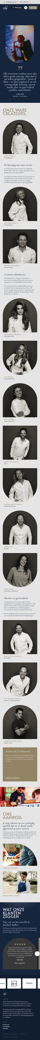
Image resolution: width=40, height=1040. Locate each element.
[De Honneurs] (5, 7)
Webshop (18, 7)
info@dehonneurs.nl (11, 2)
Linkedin (5, 1028)
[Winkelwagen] (25, 7)
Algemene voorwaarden (11, 1034)
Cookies (23, 1034)
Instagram (6, 1026)
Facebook (6, 1025)
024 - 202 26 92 (24, 2)
